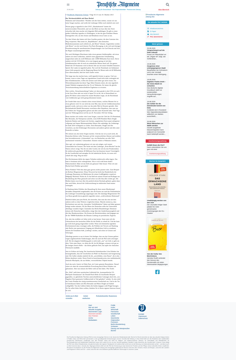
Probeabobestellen (102, 296)
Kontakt (141, 314)
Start (90, 305)
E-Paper (152, 31)
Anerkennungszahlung (157, 154)
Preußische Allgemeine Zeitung (77, 15)
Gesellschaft (115, 314)
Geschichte (115, 318)
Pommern (114, 322)
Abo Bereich (154, 34)
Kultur (113, 307)
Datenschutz (143, 318)
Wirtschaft (114, 309)
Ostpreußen (115, 320)
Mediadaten (92, 320)
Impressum (142, 316)
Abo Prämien (93, 316)
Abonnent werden (94, 314)
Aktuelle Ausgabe (94, 309)
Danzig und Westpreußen (120, 328)
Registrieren (113, 296)
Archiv (90, 318)
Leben (113, 316)
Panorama (114, 312)
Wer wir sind (93, 307)
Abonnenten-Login (95, 312)
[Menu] (68, 4)
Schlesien (114, 326)
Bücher (113, 331)
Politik (113, 305)
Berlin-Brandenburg (118, 324)
